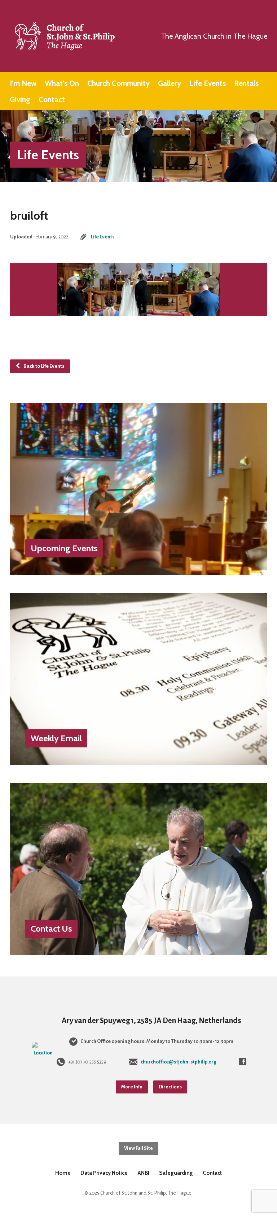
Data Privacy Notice (104, 1172)
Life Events (207, 83)
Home (63, 1172)
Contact (52, 100)
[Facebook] (242, 1061)
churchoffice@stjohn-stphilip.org (178, 1062)
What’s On (62, 83)
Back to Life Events (44, 366)
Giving (20, 100)
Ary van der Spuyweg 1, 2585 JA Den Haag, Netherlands (151, 1021)
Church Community (118, 83)
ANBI (143, 1172)
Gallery (169, 83)
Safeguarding (176, 1172)
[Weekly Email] (138, 759)
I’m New (23, 83)
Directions (170, 1086)
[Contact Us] (138, 949)
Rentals (246, 83)
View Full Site (138, 1148)
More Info (131, 1086)
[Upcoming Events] (138, 569)
